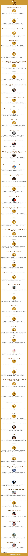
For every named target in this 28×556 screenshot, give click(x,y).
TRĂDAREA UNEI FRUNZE (14, 196)
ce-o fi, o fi (14, 262)
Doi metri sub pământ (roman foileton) (14, 7)
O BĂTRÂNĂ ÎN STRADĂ (14, 326)
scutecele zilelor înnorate (14, 218)
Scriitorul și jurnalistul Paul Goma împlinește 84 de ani (14, 97)
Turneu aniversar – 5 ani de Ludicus (14, 510)
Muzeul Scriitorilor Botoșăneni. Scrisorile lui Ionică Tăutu (14, 186)
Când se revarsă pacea (14, 51)
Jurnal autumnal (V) (14, 305)
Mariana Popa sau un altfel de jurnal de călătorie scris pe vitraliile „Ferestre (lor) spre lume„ (14, 467)
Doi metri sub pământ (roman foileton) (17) (14, 251)
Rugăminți (14, 241)
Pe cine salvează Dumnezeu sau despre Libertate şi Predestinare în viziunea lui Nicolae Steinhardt (14, 380)
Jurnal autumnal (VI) (14, 18)
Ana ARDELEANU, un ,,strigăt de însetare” (14, 542)
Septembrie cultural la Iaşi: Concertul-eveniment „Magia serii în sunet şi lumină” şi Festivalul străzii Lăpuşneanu (14, 152)
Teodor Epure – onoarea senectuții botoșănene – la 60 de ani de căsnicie (14, 478)
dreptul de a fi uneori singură (14, 358)
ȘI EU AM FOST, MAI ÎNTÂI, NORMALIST (14, 284)
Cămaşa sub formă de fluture (14, 521)
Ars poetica (14, 413)
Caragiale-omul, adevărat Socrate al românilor (14, 316)
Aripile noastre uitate (14, 337)
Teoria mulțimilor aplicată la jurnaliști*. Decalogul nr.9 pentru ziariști (14, 29)
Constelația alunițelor (14, 369)
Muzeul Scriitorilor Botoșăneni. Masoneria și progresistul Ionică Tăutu (14, 273)
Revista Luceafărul (14, 554)
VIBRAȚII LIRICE (14, 445)
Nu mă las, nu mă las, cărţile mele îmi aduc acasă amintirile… (14, 500)
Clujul (14, 391)
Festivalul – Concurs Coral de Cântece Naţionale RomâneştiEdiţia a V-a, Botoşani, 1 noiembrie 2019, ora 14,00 (14, 62)
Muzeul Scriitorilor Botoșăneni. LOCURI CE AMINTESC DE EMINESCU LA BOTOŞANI (14, 175)
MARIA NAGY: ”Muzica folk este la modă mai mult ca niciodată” (14, 424)
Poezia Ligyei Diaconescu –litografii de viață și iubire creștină (14, 347)
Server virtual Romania (14, 555)
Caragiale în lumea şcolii (14, 40)
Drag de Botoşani (14, 531)
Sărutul (14, 434)
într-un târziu (14, 295)
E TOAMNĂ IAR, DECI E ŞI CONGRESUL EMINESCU (14, 489)
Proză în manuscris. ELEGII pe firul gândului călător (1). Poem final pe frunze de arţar (14, 208)
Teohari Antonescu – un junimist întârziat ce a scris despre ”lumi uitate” (14, 73)
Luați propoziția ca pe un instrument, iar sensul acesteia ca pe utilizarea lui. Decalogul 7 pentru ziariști (14, 402)
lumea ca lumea (14, 455)
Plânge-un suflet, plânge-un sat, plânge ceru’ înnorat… (14, 140)
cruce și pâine (14, 119)
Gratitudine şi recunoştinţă (14, 130)
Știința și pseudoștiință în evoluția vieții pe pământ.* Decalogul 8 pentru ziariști (14, 230)
